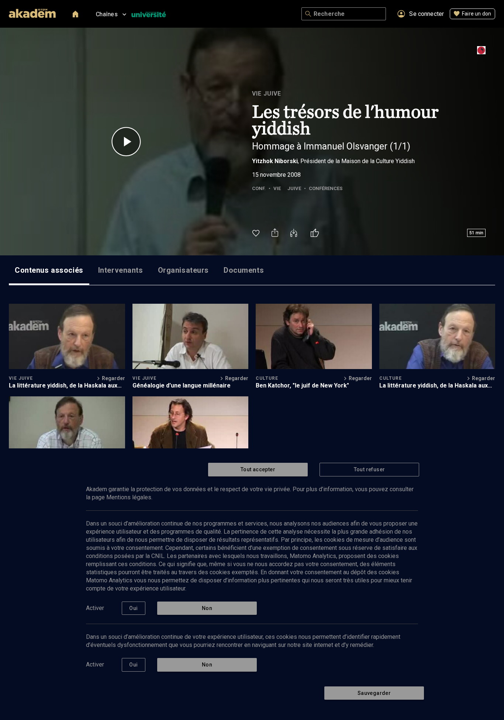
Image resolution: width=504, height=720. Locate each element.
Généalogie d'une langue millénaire (181, 385)
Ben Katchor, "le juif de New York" (302, 385)
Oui (133, 608)
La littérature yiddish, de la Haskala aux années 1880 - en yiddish (63, 385)
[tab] (49, 270)
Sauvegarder (374, 693)
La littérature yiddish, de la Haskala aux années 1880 (433, 385)
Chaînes (107, 14)
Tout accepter (258, 469)
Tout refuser (369, 469)
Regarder (113, 378)
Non (207, 608)
